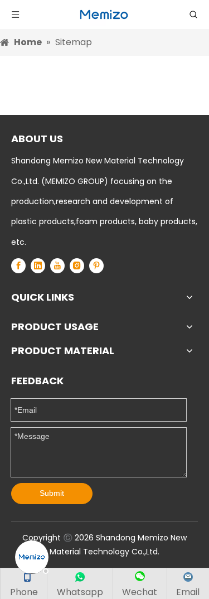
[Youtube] (57, 266)
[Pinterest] (96, 266)
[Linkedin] (38, 266)
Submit (52, 493)
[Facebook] (18, 266)
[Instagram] (77, 266)
